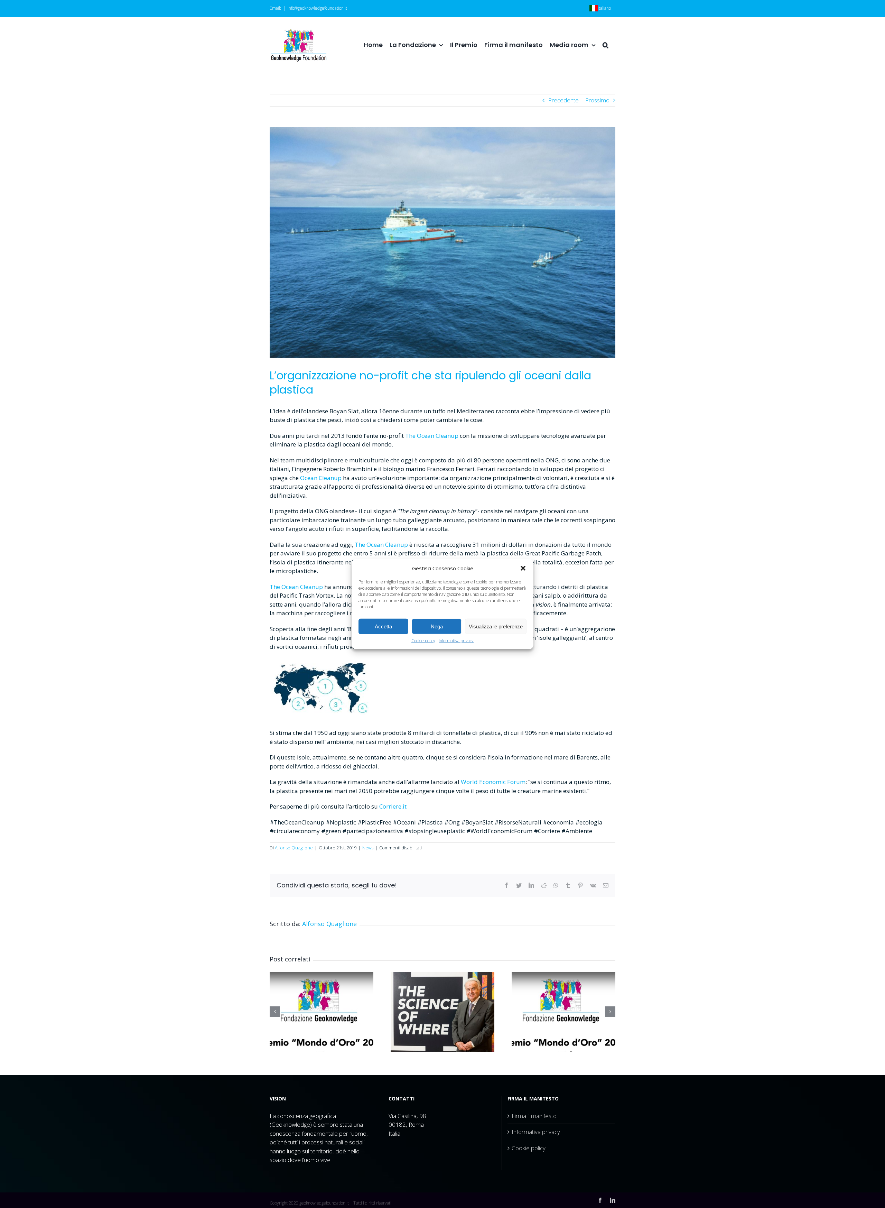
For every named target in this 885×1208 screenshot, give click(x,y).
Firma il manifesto (534, 1116)
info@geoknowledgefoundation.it (317, 8)
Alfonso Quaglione (294, 848)
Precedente (563, 100)
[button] (523, 568)
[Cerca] (605, 45)
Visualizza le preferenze (496, 626)
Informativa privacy (456, 641)
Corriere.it (393, 806)
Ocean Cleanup (321, 478)
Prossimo (597, 100)
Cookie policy (423, 641)
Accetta (383, 626)
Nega (437, 626)
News (367, 848)
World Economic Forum (493, 782)
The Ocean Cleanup (381, 544)
